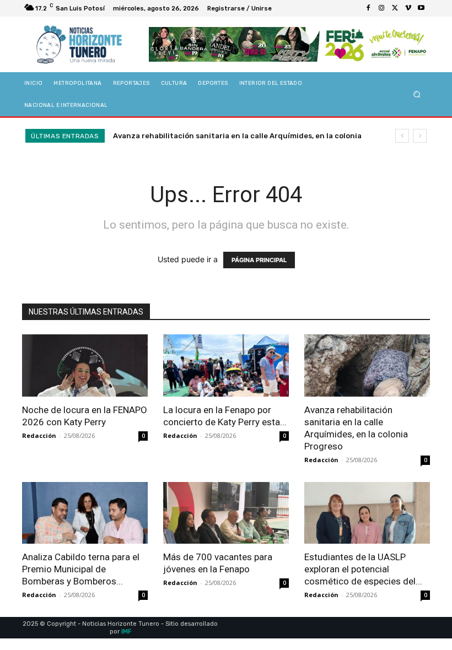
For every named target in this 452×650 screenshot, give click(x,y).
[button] (417, 94)
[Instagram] (381, 8)
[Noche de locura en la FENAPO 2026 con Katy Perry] (85, 365)
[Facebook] (368, 8)
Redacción (39, 435)
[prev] (402, 136)
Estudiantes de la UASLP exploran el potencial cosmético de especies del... (363, 569)
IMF (126, 631)
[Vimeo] (408, 8)
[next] (420, 136)
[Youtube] (421, 8)
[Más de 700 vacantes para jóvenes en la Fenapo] (226, 513)
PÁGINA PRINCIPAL (259, 260)
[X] (394, 8)
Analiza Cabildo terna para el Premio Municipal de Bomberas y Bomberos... (80, 569)
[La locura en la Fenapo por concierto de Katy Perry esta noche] (226, 365)
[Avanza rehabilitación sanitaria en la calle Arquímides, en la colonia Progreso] (367, 365)
